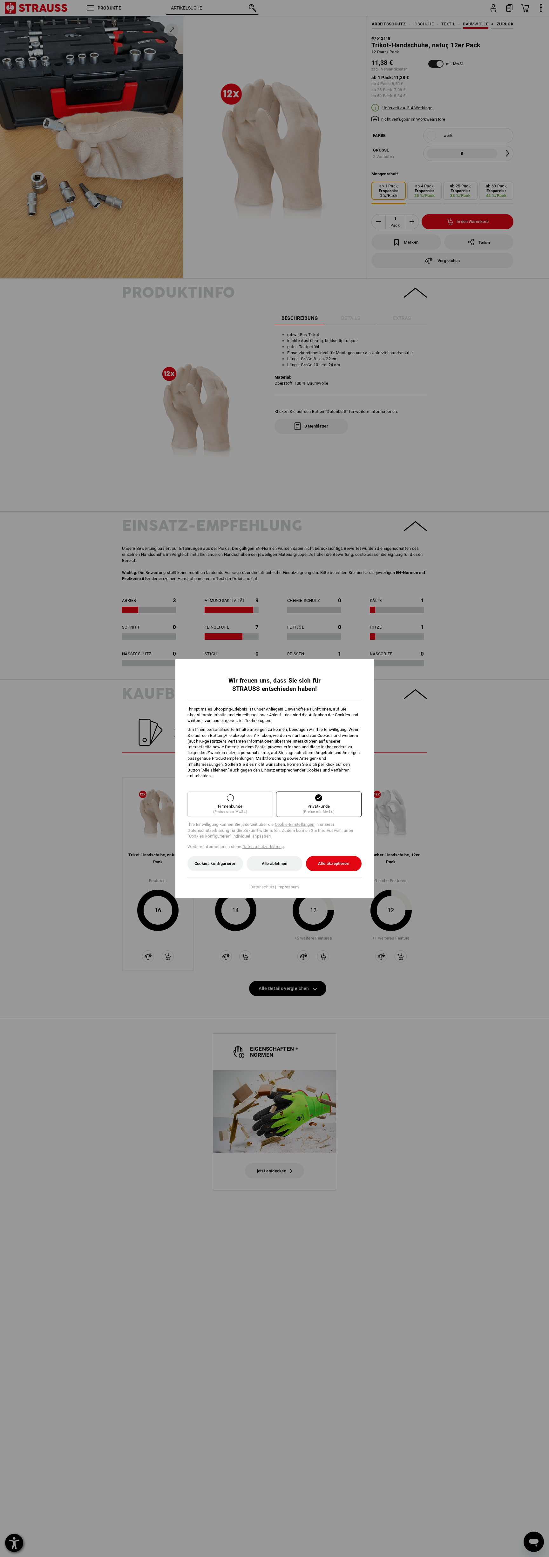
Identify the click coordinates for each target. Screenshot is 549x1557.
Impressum (288, 887)
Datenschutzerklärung (263, 846)
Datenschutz (262, 887)
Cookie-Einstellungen (295, 824)
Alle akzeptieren (333, 863)
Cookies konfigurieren (215, 863)
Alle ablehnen (275, 863)
